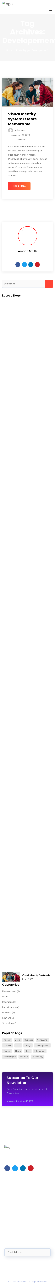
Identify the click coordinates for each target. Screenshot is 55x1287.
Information (39, 1051)
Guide (5, 996)
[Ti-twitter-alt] (15, 1168)
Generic (7, 1051)
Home (9, 50)
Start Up (6, 1017)
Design (28, 1045)
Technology (8, 1023)
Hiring (18, 1051)
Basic (17, 1039)
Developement (42, 1045)
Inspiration (7, 1002)
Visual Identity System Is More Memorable (22, 119)
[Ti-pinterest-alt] (30, 1168)
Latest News (9, 1007)
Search (49, 284)
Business (28, 1039)
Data (18, 1045)
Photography (10, 1056)
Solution (24, 1056)
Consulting (42, 1039)
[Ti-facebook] (7, 1168)
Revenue (6, 1012)
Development (9, 991)
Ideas (27, 1051)
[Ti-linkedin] (23, 1168)
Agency (7, 1039)
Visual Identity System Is (36, 975)
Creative (7, 1045)
